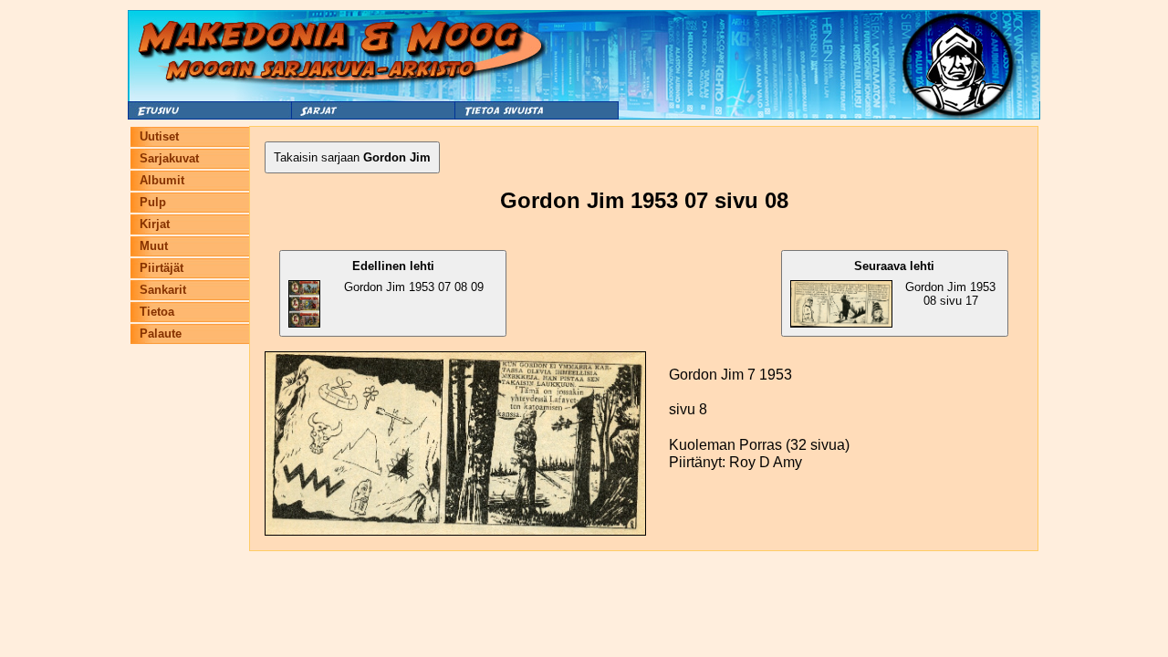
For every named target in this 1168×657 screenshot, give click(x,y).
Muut (154, 246)
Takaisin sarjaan (352, 157)
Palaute (161, 333)
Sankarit (163, 290)
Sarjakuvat (169, 158)
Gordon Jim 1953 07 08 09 (414, 276)
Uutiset (159, 136)
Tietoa (157, 311)
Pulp (153, 202)
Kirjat (155, 224)
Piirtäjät (161, 268)
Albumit (162, 180)
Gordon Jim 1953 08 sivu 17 (925, 283)
